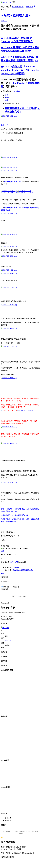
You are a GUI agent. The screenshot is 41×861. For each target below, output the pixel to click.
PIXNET (9, 831)
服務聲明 (21, 833)
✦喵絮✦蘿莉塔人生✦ (16, 15)
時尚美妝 (17, 91)
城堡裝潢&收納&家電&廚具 (23, 570)
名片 (6, 100)
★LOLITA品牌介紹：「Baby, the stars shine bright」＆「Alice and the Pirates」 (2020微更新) (20, 70)
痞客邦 (12, 562)
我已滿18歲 (5, 857)
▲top (2, 573)
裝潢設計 (16, 567)
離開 (11, 857)
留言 (16, 562)
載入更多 (4, 577)
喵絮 (2, 551)
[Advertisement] (11, 773)
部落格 (7, 97)
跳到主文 (4, 21)
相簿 (6, 95)
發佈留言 (4, 589)
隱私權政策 (35, 831)
